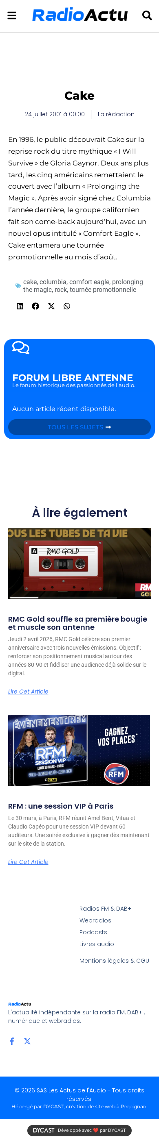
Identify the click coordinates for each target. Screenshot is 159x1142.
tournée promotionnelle (103, 290)
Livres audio (97, 944)
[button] (20, 306)
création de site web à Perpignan (106, 1106)
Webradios (95, 920)
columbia (53, 282)
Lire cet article (28, 691)
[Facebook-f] (11, 1041)
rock (61, 290)
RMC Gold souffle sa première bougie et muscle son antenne (77, 623)
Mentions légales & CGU (114, 961)
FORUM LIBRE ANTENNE (72, 377)
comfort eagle (89, 282)
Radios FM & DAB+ (105, 909)
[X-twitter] (27, 1041)
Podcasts (93, 932)
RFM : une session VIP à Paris (60, 806)
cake (30, 282)
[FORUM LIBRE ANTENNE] (20, 347)
